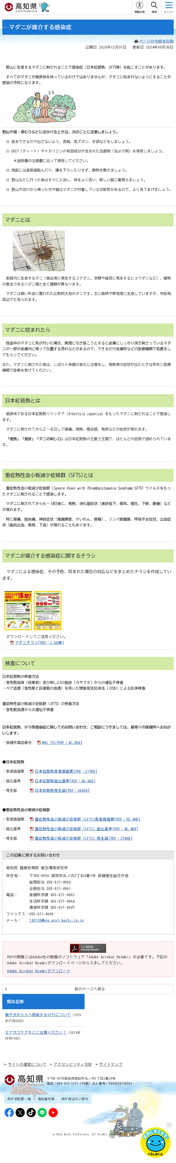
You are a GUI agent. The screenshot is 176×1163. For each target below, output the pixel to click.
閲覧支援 (140, 12)
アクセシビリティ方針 (73, 1064)
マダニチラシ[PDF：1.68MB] (39, 642)
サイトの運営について (27, 1064)
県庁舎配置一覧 (19, 1099)
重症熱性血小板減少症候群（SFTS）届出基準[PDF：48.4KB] (86, 829)
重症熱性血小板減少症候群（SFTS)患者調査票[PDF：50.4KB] (87, 819)
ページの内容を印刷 (156, 41)
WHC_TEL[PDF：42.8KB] (62, 742)
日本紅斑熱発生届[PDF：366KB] (62, 790)
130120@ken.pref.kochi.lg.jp (56, 920)
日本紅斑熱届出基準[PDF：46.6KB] (65, 781)
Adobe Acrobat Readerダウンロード (39, 971)
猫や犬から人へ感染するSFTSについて (38, 1015)
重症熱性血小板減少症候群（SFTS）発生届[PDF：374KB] (83, 838)
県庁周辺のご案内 (74, 1099)
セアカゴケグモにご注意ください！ (36, 1032)
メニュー (169, 12)
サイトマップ (110, 1064)
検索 (154, 12)
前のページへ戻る (89, 989)
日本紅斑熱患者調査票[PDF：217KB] (66, 771)
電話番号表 (46, 1099)
